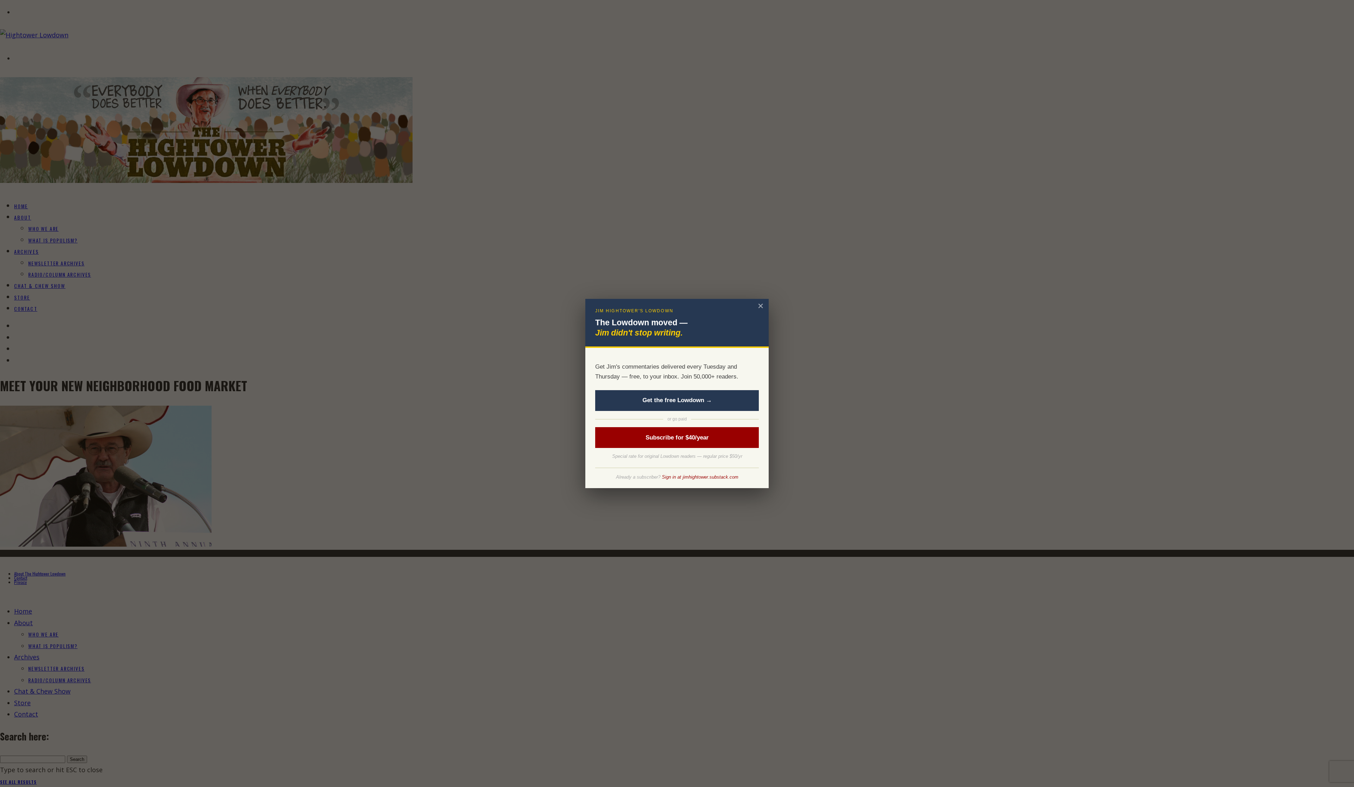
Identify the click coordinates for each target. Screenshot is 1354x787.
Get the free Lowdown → (677, 400)
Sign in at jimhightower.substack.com (700, 477)
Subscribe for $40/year (677, 437)
